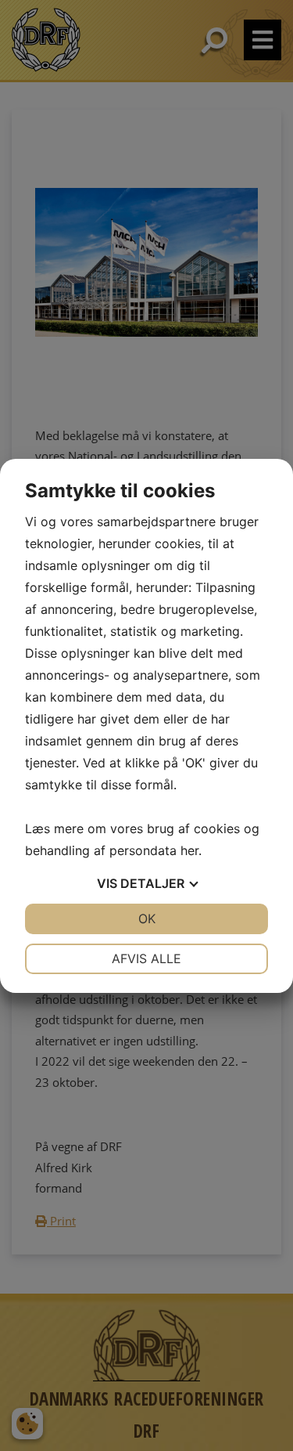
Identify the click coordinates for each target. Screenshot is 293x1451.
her (189, 850)
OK (146, 918)
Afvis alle (146, 958)
